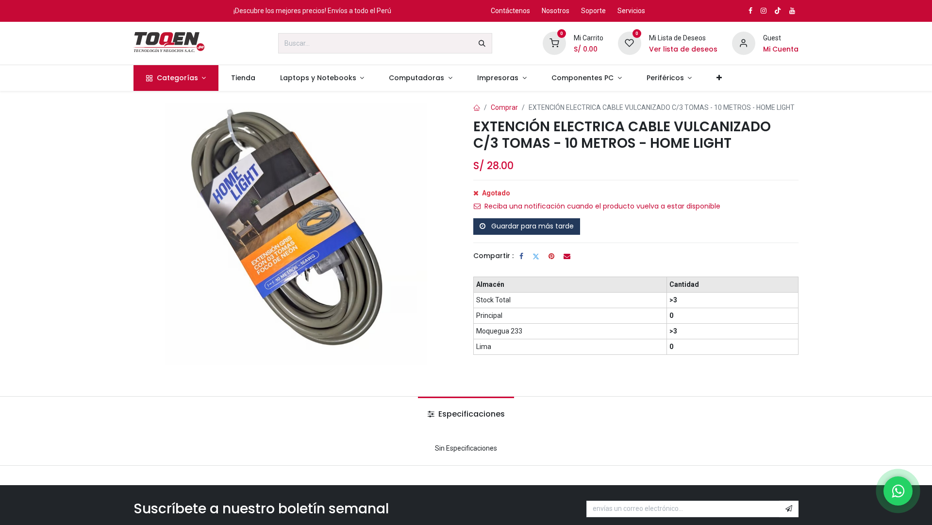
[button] (789, 509)
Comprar (504, 107)
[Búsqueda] (482, 43)
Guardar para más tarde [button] (531, 226)
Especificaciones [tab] (470, 414)
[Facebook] (521, 256)
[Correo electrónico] (567, 256)
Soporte (593, 11)
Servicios (631, 11)
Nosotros (555, 11)
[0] (554, 43)
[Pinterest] (551, 256)
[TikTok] (777, 10)
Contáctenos (510, 11)
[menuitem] (175, 78)
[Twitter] (536, 256)
